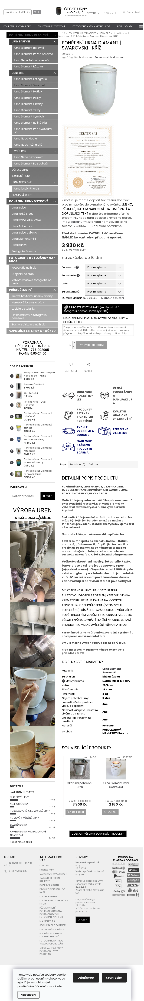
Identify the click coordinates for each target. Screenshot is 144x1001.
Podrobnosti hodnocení (109, 57)
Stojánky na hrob (23, 274)
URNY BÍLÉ (18, 73)
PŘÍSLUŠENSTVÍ (20, 290)
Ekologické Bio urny (24, 251)
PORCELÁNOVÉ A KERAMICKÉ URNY (30, 811)
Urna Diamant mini (24, 239)
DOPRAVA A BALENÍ (50, 885)
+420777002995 (18, 870)
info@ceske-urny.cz (76, 222)
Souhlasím (114, 978)
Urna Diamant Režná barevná (33, 54)
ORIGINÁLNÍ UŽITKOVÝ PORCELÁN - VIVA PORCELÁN (51, 951)
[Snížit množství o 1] (74, 347)
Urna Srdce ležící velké (26, 220)
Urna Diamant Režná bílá (30, 123)
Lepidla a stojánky (23, 308)
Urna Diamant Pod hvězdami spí (33, 130)
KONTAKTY (45, 865)
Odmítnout (85, 978)
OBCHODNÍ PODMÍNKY (52, 929)
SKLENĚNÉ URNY (19, 824)
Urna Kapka (19, 245)
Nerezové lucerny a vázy (28, 302)
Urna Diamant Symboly (29, 116)
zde (59, 986)
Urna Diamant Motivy (28, 91)
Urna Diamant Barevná (29, 48)
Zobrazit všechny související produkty (98, 833)
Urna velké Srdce (23, 214)
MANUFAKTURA (47, 921)
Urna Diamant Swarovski (30, 85)
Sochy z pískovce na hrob (28, 324)
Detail (112, 812)
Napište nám (47, 869)
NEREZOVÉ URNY (19, 804)
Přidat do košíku (94, 345)
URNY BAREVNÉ (21, 41)
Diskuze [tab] (93, 464)
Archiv (82, 919)
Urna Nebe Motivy (26, 138)
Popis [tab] (63, 464)
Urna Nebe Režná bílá (28, 145)
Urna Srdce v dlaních (25, 232)
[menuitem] (17, 26)
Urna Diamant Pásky (27, 98)
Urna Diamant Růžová (28, 66)
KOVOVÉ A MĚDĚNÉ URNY (24, 818)
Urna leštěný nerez (26, 188)
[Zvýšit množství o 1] (74, 343)
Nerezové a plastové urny (87, 864)
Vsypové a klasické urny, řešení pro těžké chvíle (89, 882)
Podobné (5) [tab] (77, 464)
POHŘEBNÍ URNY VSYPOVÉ (28, 201)
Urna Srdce (19, 207)
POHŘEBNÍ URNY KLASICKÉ (28, 35)
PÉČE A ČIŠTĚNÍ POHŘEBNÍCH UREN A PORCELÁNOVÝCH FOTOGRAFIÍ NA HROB (51, 912)
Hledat (28, 12)
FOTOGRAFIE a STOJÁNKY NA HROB (31, 259)
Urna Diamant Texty (27, 110)
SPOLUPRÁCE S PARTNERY (53, 925)
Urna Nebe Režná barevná (31, 60)
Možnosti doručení (112, 298)
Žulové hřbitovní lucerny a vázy (32, 296)
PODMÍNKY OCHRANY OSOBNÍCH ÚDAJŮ (51, 935)
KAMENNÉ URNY (21, 176)
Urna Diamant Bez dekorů (31, 163)
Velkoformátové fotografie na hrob (31, 281)
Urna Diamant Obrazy (28, 104)
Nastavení (28, 995)
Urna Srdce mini (22, 226)
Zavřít (81, 357)
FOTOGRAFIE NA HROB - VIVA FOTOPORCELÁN (52, 942)
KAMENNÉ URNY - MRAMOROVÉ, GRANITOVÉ (28, 833)
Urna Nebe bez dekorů (28, 157)
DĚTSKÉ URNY (20, 170)
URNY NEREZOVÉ (22, 182)
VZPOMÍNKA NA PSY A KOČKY (31, 331)
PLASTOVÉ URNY (22, 195)
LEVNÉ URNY (19, 151)
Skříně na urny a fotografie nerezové (29, 316)
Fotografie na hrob (24, 267)
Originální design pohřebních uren (85, 901)
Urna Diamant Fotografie (30, 79)
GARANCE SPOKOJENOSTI (53, 873)
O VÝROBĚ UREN (48, 896)
